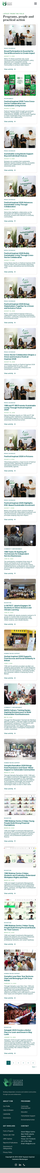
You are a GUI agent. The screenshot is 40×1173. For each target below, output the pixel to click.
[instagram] (16, 1165)
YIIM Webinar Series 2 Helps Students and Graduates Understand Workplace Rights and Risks (19, 875)
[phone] (24, 1165)
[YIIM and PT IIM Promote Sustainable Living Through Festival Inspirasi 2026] (20, 380)
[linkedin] (20, 1165)
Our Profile (6, 1106)
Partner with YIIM (8, 1135)
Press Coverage (9, 48)
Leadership (6, 1114)
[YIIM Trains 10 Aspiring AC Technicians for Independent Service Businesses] (20, 526)
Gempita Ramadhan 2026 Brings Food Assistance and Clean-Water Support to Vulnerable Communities (19, 767)
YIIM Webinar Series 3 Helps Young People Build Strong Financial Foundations (19, 823)
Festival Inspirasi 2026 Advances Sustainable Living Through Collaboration (18, 204)
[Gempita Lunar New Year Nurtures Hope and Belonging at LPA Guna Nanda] (20, 951)
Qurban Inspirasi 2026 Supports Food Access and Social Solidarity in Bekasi (19, 658)
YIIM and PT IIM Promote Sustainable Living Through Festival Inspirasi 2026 (20, 407)
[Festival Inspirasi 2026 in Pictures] (20, 431)
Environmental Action (28, 1120)
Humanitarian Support (12, 653)
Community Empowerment (13, 548)
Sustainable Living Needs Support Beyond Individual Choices (18, 155)
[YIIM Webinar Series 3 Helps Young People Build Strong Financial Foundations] (20, 796)
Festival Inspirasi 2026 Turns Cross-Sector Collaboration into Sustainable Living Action (19, 103)
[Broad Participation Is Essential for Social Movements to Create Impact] (20, 26)
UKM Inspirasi (7, 1139)
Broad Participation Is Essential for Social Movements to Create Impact (19, 52)
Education (7, 602)
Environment (8, 98)
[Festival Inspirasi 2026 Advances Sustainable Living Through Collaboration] (20, 177)
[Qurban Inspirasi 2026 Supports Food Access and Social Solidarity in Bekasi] (20, 631)
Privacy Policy (7, 1152)
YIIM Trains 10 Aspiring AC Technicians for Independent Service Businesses (16, 554)
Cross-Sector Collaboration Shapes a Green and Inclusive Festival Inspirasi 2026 (20, 357)
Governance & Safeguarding (7, 1147)
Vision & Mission (8, 1110)
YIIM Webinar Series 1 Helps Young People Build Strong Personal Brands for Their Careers (19, 927)
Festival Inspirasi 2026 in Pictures (18, 456)
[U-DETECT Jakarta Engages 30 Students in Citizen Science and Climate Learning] (20, 580)
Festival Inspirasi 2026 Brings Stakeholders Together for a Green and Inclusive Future (19, 306)
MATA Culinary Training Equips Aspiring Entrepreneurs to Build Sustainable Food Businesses (17, 712)
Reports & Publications (10, 1142)
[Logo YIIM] (7, 2)
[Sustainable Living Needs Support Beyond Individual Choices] (20, 128)
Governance (7, 1118)
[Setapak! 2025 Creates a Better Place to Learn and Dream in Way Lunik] (20, 1005)
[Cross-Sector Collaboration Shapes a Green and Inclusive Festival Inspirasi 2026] (20, 329)
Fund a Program (8, 1131)
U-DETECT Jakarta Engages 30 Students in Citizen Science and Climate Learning (17, 608)
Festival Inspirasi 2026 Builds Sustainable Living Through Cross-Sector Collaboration (19, 255)
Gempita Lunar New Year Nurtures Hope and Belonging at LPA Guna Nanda (18, 978)
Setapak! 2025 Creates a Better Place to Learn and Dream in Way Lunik (18, 1032)
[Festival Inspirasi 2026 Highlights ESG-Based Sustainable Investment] (20, 478)
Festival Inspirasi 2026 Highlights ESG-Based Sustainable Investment (19, 504)
